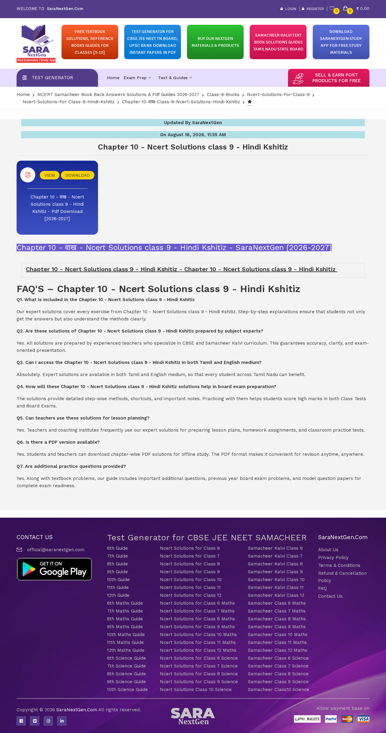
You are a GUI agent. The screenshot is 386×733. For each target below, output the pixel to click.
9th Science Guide (126, 681)
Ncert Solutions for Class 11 (190, 587)
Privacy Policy (333, 557)
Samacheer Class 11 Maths (277, 642)
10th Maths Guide (126, 634)
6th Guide (117, 548)
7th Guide (117, 556)
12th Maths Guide (125, 650)
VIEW (49, 175)
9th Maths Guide (125, 626)
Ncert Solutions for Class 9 (190, 571)
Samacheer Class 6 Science (278, 658)
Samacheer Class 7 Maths (276, 611)
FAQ (322, 588)
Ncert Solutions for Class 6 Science (199, 658)
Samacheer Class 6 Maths (277, 603)
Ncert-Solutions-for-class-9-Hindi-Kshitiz (69, 101)
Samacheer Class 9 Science (278, 681)
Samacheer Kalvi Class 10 (276, 579)
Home (113, 77)
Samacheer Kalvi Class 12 (276, 595)
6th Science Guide (126, 658)
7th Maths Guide (125, 611)
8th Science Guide (126, 674)
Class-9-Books (223, 94)
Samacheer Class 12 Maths (277, 650)
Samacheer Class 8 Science (278, 674)
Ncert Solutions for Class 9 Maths (197, 626)
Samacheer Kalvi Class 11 (276, 587)
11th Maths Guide (125, 642)
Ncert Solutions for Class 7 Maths (197, 611)
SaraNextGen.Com (77, 709)
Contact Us (330, 596)
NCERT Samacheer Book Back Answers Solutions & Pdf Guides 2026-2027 (118, 94)
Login (289, 9)
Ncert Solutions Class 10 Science (196, 689)
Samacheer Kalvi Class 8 (275, 564)
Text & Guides (173, 77)
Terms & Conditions (339, 565)
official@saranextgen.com (55, 549)
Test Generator (52, 77)
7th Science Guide (126, 666)
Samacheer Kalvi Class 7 (275, 556)
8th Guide (117, 564)
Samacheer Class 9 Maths (277, 626)
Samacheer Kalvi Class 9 (275, 571)
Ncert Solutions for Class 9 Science (199, 681)
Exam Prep (136, 77)
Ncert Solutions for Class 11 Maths (198, 642)
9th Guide (117, 571)
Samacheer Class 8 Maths (277, 619)
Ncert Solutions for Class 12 (190, 595)
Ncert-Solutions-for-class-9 (278, 94)
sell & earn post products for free (336, 77)
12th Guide (118, 595)
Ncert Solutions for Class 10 (191, 579)
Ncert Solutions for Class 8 (190, 564)
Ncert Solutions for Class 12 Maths (198, 650)
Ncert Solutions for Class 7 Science (199, 666)
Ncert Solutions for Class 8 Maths (197, 619)
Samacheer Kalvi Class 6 (275, 548)
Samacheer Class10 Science (278, 689)
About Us (328, 549)
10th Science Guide (127, 689)
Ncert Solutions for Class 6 (190, 548)
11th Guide (118, 587)
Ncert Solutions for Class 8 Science (199, 674)
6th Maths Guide (125, 603)
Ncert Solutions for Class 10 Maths (198, 634)
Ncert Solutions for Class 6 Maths (197, 603)
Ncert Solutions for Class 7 (190, 556)
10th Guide (118, 579)
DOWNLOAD (77, 175)
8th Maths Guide (125, 619)
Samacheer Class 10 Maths (278, 634)
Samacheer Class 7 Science (278, 666)
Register (314, 9)
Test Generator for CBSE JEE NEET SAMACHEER (207, 537)
